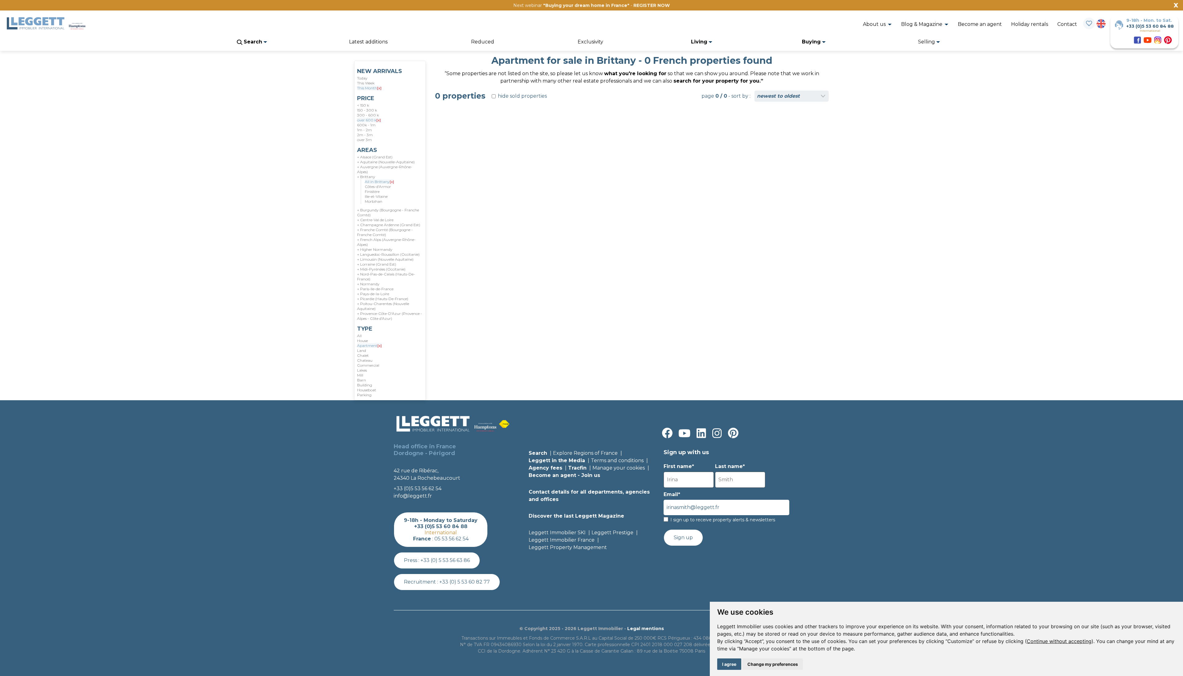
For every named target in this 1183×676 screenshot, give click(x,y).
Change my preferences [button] (772, 664)
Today (362, 78)
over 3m (364, 139)
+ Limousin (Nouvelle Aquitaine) (385, 259)
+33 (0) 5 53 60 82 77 (464, 582)
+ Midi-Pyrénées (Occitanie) (381, 269)
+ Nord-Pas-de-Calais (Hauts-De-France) (386, 276)
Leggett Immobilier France (562, 540)
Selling (927, 42)
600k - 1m (366, 125)
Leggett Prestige (612, 533)
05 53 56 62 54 (451, 539)
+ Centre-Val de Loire (375, 220)
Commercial (368, 365)
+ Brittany (366, 176)
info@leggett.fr (413, 496)
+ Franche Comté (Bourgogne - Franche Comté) (385, 232)
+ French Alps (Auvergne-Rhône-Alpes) (386, 242)
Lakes (362, 370)
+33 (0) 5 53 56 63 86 (445, 560)
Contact (1067, 24)
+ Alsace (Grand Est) (374, 157)
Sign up (683, 537)
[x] (379, 88)
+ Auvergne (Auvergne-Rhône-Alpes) (384, 169)
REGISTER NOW (651, 5)
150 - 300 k (367, 110)
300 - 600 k (368, 115)
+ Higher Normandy (374, 249)
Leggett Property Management (568, 547)
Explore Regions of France (585, 453)
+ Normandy (368, 284)
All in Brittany (379, 181)
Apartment (369, 345)
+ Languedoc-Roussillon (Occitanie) (388, 254)
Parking (364, 395)
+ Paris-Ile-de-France (375, 289)
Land (361, 350)
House (362, 340)
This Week (366, 83)
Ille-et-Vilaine (376, 196)
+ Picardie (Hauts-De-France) (382, 298)
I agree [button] (729, 664)
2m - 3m (365, 134)
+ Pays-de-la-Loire (373, 293)
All (359, 335)
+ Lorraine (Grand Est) (376, 264)
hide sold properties (522, 96)
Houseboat (366, 390)
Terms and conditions (617, 460)
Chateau (364, 360)
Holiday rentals (1029, 24)
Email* (672, 494)
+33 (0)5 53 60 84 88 (1150, 26)
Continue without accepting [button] (1059, 641)
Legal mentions (645, 628)
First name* (679, 466)
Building (364, 385)
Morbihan (373, 201)
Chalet (363, 355)
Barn (361, 380)
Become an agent (980, 24)
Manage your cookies (618, 468)
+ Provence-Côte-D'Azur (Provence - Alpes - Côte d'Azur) (389, 316)
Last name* (730, 466)
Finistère (372, 191)
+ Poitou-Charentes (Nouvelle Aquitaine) (383, 306)
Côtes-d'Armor (378, 186)
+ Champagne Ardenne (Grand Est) (388, 224)
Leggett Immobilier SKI (557, 533)
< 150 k (363, 105)
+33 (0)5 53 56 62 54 (417, 488)
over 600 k (369, 120)
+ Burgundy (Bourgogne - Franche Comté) (388, 212)
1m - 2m (364, 130)
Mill (360, 375)
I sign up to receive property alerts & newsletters (722, 520)
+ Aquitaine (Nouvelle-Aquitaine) (386, 162)
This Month (369, 88)
